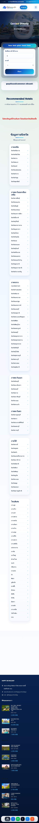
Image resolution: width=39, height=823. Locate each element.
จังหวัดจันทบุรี (15, 381)
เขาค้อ (13, 551)
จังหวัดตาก (14, 418)
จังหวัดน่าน (14, 158)
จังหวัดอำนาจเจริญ (16, 271)
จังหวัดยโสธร (15, 233)
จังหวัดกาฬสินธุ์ (15, 198)
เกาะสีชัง (13, 536)
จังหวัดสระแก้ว (15, 404)
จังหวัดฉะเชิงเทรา (16, 385)
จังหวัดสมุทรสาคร (16, 344)
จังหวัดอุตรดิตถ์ (15, 181)
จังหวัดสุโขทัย (15, 351)
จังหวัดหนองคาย (15, 256)
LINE (18, 818)
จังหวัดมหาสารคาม (16, 225)
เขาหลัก (13, 605)
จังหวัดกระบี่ (14, 444)
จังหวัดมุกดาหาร (15, 229)
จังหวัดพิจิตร (14, 320)
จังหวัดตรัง (14, 452)
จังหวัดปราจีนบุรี (15, 396)
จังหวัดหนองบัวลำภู (16, 260)
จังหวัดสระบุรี (15, 359)
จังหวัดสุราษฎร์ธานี (16, 491)
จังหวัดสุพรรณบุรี (16, 355)
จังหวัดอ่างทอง (15, 363)
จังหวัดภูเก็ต (14, 475)
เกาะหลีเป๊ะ (14, 543)
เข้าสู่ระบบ (23, 7)
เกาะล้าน (13, 528)
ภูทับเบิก (13, 582)
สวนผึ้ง (13, 586)
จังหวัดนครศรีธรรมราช (17, 456)
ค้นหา (19, 71)
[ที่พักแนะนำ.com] (10, 7)
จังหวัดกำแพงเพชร (16, 289)
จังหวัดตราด (14, 393)
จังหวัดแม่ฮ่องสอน (16, 170)
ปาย (12, 617)
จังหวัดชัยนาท (15, 293)
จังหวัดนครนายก (15, 297)
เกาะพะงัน (14, 520)
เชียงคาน (13, 567)
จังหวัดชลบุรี (14, 389)
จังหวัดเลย (14, 240)
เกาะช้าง (13, 509)
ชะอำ (12, 563)
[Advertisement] (19, 650)
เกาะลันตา (14, 524)
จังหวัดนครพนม (15, 210)
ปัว (12, 574)
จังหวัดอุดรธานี (15, 264)
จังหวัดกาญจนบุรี (16, 415)
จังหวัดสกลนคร (15, 244)
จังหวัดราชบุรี (15, 430)
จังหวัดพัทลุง (14, 471)
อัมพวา (13, 601)
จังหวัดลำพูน (14, 177)
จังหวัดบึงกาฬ (15, 217)
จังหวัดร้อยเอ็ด (15, 237)
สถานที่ (7, 60)
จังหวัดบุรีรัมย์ (15, 221)
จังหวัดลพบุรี (14, 332)
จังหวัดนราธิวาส (15, 460)
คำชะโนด (14, 559)
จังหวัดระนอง (15, 479)
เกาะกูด (13, 505)
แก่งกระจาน (14, 547)
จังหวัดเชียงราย (15, 150)
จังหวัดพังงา (14, 467)
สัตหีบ (12, 594)
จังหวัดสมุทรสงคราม (17, 340)
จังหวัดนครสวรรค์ (16, 305)
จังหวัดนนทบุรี (15, 309)
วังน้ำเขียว (14, 613)
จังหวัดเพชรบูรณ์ (15, 328)
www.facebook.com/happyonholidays (15, 692)
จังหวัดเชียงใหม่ (15, 154)
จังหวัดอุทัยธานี (15, 367)
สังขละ (13, 590)
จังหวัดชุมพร (14, 448)
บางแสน (13, 571)
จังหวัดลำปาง (15, 173)
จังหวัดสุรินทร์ (15, 248)
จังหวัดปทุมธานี (15, 313)
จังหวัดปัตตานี (15, 464)
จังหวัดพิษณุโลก (15, 324)
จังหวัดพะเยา (14, 162)
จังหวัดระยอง (14, 400)
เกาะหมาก (14, 540)
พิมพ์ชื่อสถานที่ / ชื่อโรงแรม (11, 51)
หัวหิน (12, 598)
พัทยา (12, 578)
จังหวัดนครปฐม (15, 301)
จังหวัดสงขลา (15, 487)
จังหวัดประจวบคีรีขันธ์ (17, 422)
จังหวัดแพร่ (14, 166)
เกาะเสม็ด (14, 609)
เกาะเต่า (13, 513)
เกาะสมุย (13, 532)
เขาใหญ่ (13, 555)
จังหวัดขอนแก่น (15, 202)
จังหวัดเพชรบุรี (15, 426)
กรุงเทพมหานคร (15, 286)
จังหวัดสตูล (14, 483)
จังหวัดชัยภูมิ (14, 206)
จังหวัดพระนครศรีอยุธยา (18, 317)
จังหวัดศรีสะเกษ (15, 252)
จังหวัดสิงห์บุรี (15, 347)
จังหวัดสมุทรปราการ (16, 336)
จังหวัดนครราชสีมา (16, 213)
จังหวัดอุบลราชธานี (16, 268)
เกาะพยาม (14, 516)
